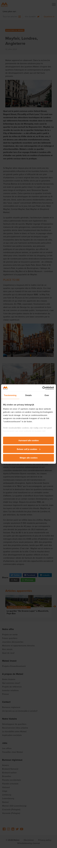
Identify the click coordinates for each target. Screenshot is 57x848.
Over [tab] (47, 395)
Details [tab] (28, 395)
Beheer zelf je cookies (27, 449)
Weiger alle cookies (29, 458)
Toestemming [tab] (10, 395)
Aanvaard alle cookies (28, 440)
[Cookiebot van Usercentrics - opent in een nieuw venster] (42, 388)
